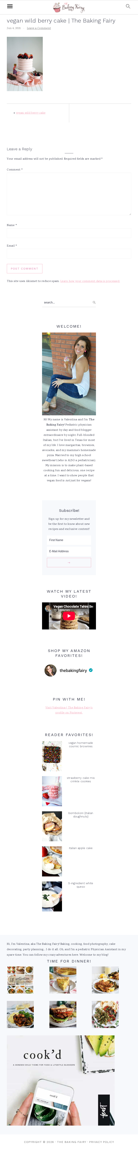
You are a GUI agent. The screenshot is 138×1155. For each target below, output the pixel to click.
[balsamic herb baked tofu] (20, 1015)
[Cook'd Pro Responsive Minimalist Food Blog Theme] (61, 1125)
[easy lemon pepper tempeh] (105, 981)
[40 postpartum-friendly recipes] (20, 981)
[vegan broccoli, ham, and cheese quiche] (62, 981)
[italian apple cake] (52, 862)
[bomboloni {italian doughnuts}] (52, 827)
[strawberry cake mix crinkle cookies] (52, 792)
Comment (15, 170)
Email (12, 246)
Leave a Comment (39, 28)
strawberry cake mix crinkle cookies (81, 779)
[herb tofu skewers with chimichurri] (105, 1015)
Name (12, 225)
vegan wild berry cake (30, 113)
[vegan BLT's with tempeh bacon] (62, 1015)
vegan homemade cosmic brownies (80, 744)
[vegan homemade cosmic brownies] (52, 757)
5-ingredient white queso (80, 884)
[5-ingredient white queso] (52, 897)
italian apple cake (81, 848)
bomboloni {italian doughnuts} (80, 814)
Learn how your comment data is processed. (90, 281)
